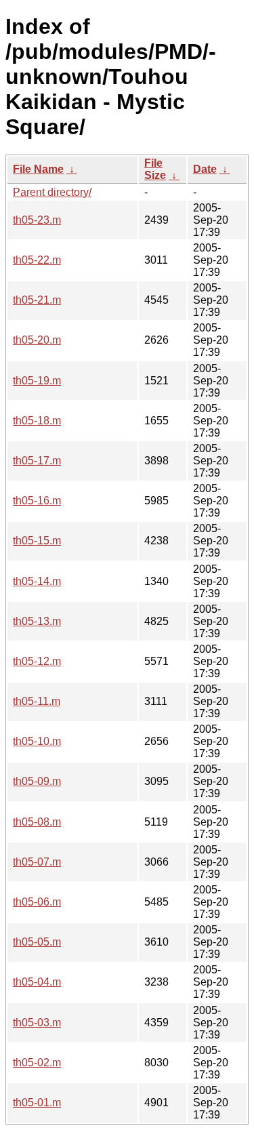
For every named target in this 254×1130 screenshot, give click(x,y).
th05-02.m (37, 1062)
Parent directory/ (52, 192)
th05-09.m (37, 781)
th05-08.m (37, 822)
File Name (38, 169)
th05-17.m (37, 460)
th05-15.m (37, 540)
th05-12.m (37, 661)
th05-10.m (37, 741)
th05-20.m (37, 340)
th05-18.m (37, 420)
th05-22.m (37, 260)
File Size (155, 169)
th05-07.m (37, 862)
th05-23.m (37, 220)
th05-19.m (37, 380)
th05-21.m (37, 300)
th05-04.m (37, 982)
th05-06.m (37, 902)
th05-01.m (37, 1102)
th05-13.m (37, 621)
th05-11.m (36, 701)
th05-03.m (37, 1022)
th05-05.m (37, 942)
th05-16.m (37, 500)
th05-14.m (37, 581)
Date (205, 169)
